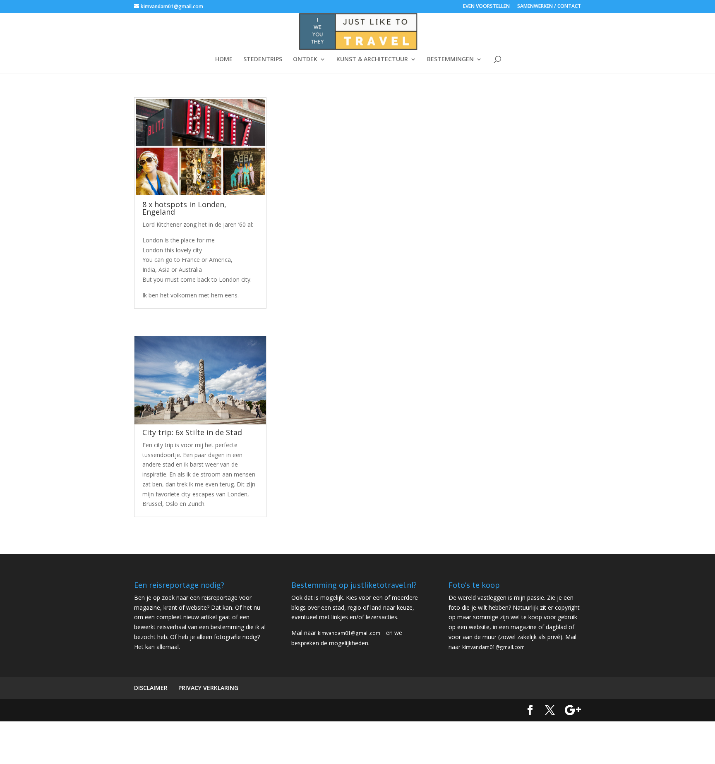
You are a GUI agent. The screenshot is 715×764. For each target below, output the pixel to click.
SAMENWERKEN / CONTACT (549, 7)
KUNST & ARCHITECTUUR (372, 59)
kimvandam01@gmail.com (349, 633)
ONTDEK (305, 59)
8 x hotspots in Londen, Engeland (184, 208)
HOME (224, 59)
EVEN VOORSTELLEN (486, 7)
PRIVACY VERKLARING (208, 688)
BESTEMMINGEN (450, 59)
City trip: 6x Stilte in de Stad (192, 432)
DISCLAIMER (151, 688)
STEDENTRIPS (262, 59)
